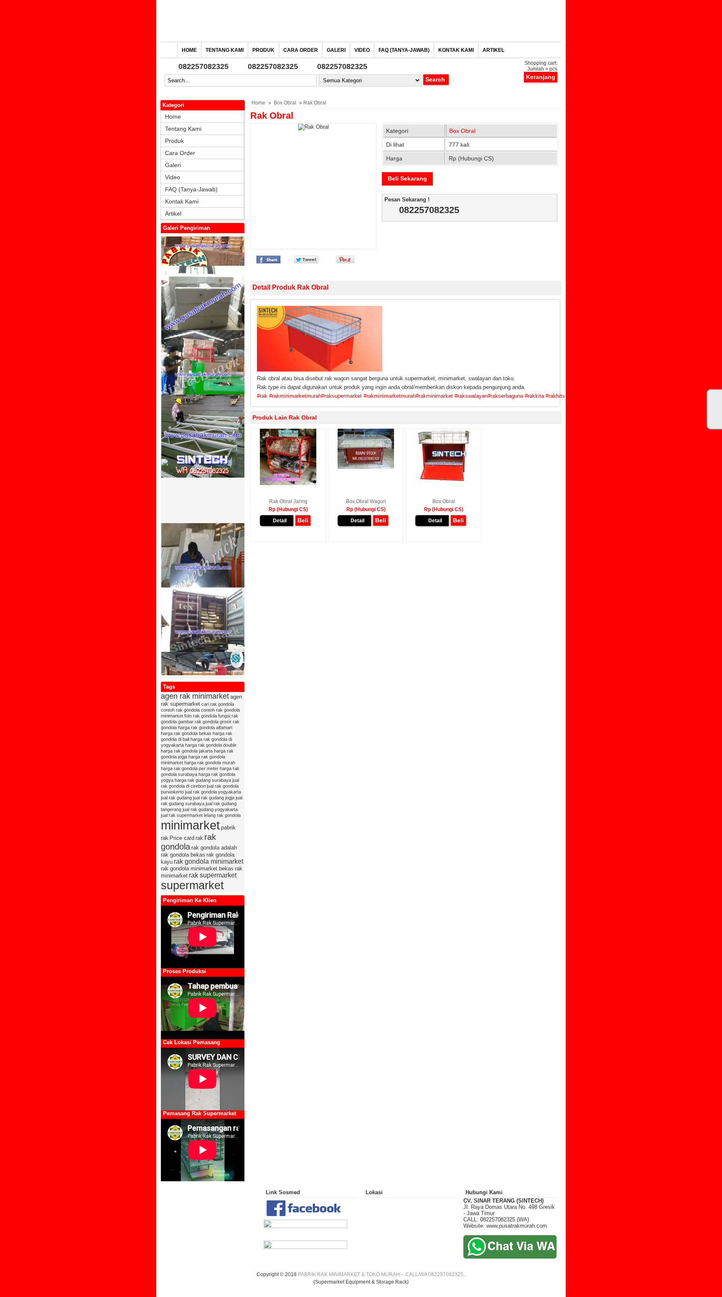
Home (189, 50)
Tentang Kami (225, 50)
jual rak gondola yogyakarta (213, 791)
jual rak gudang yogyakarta (210, 809)
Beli (302, 520)
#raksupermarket (341, 396)
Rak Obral (271, 115)
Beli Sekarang (407, 178)
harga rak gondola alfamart (205, 727)
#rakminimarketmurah (295, 396)
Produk (263, 50)
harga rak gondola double (210, 745)
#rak (262, 396)
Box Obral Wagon (366, 501)
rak (199, 838)
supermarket (192, 885)
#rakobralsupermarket (691, 396)
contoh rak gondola (180, 709)
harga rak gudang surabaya (203, 780)
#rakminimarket (434, 396)
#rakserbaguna (505, 396)
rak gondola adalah (214, 847)
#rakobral (578, 396)
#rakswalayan (471, 396)
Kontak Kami (456, 50)
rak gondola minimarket (208, 861)
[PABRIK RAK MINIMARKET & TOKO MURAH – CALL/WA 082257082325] (361, 23)
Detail (280, 521)
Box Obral (285, 103)
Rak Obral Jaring (288, 501)
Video (362, 50)
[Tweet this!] (306, 261)
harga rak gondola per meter (190, 768)
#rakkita (534, 396)
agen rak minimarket (195, 696)
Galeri (336, 50)
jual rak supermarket (182, 815)
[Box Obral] (443, 483)
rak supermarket (212, 875)
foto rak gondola (200, 715)
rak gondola (188, 841)
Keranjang (540, 77)
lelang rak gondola (222, 815)
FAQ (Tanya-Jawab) (404, 50)
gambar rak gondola (198, 721)
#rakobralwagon (607, 396)
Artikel (493, 50)
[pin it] (344, 261)
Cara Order (300, 50)
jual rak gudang (176, 797)
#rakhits (555, 396)
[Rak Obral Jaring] (288, 483)
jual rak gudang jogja (213, 797)
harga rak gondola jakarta (187, 750)
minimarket (190, 825)
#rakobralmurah (646, 396)
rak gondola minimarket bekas (197, 868)
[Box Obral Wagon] (366, 467)
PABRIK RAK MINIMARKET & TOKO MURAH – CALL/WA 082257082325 (380, 1274)
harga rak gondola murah (209, 762)
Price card (182, 838)
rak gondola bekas (183, 855)
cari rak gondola (217, 704)
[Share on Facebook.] (268, 261)
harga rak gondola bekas (186, 733)
